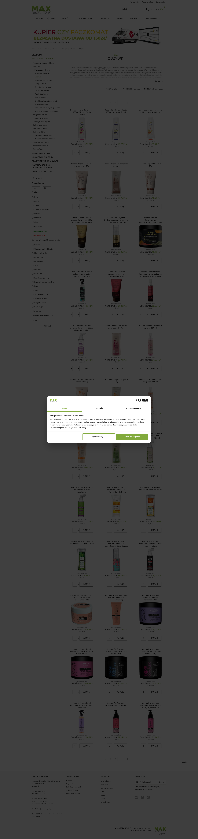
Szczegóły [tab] (99, 408)
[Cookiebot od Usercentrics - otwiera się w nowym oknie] (138, 400)
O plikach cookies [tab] (133, 408)
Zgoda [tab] (64, 408)
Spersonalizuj (97, 437)
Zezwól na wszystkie (132, 437)
